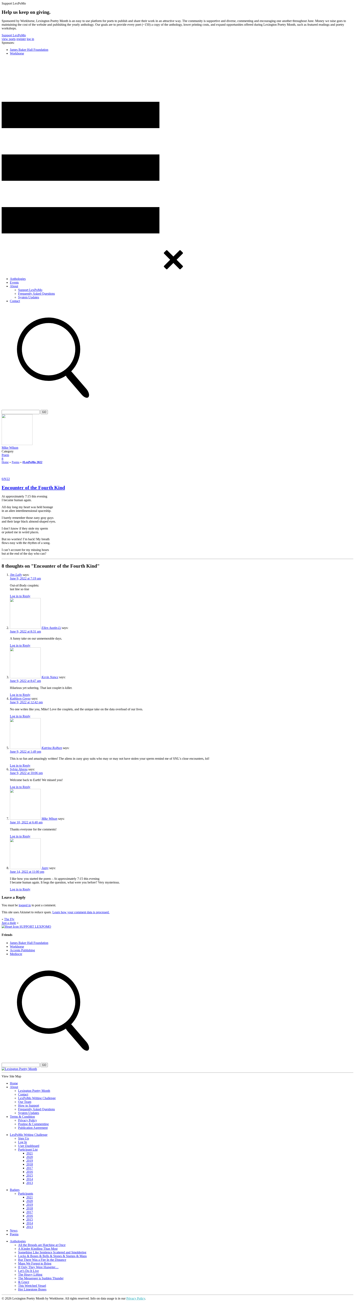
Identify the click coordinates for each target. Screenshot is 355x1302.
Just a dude (9, 923)
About (14, 286)
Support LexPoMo (14, 35)
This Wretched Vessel (32, 1285)
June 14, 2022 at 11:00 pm (27, 871)
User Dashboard (28, 1146)
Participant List (28, 1149)
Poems (15, 462)
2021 (29, 1153)
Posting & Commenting (33, 1124)
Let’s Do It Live (28, 1271)
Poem (5, 455)
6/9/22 (6, 479)
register (21, 39)
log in (30, 39)
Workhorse (17, 53)
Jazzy (44, 868)
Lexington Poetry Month (34, 1090)
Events (14, 282)
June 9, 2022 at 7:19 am (25, 578)
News (13, 1230)
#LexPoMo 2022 (32, 462)
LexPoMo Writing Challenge (37, 1098)
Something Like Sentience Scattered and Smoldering (52, 1252)
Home (5, 462)
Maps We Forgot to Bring (34, 1263)
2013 (29, 1183)
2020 (29, 1157)
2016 (29, 1171)
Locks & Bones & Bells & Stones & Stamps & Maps (52, 1256)
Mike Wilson (10, 447)
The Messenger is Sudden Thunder (40, 1278)
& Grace (23, 1282)
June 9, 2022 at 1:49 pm (25, 751)
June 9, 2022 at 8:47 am (25, 681)
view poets (9, 39)
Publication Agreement (33, 1127)
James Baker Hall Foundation (29, 49)
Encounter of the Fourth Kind (33, 487)
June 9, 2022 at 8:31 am (25, 631)
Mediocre (16, 954)
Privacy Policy (27, 1120)
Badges (15, 1190)
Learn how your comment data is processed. (80, 912)
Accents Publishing (22, 950)
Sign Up (23, 1138)
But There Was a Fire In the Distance (42, 1259)
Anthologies (18, 279)
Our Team (24, 1102)
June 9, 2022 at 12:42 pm (26, 702)
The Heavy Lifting (30, 1274)
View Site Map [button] (11, 1076)
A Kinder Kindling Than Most (38, 1248)
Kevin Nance (49, 677)
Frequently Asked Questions (36, 293)
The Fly (9, 919)
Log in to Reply (20, 596)
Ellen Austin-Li (51, 628)
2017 (29, 1168)
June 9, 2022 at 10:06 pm (26, 773)
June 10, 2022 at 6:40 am (26, 822)
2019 (29, 1160)
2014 (29, 1179)
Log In (22, 1142)
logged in (25, 905)
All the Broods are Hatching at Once (42, 1245)
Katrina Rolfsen (51, 748)
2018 (29, 1164)
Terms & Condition (22, 1116)
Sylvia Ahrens (19, 769)
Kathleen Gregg (20, 698)
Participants (25, 1193)
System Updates (28, 297)
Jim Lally (16, 574)
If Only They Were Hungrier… (38, 1267)
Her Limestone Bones (32, 1289)
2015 (29, 1175)
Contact (15, 301)
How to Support (28, 1105)
